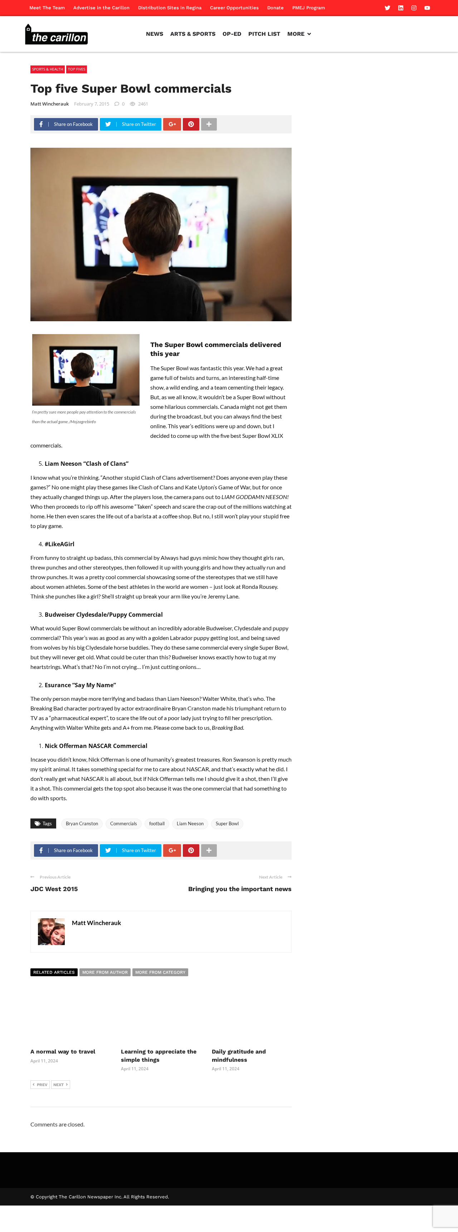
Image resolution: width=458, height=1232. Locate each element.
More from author (105, 972)
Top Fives (76, 69)
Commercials (123, 823)
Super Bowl (227, 823)
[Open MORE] (309, 34)
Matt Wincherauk (49, 104)
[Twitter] (387, 8)
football (157, 823)
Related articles (54, 972)
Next (58, 1084)
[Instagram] (414, 8)
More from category (160, 972)
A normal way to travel (62, 1051)
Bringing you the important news (240, 889)
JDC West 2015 (54, 889)
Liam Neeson (190, 823)
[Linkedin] (400, 8)
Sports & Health (47, 69)
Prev (42, 1084)
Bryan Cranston (82, 823)
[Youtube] (427, 8)
